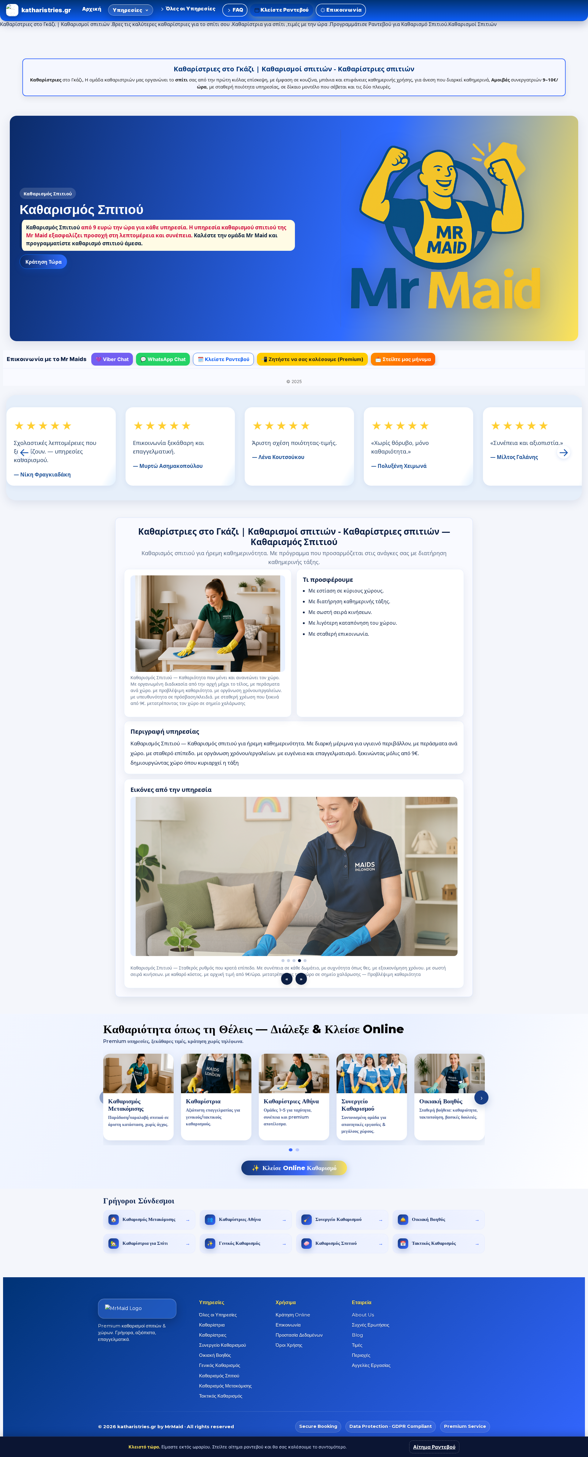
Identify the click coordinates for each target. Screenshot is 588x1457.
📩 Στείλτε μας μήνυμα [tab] (403, 359)
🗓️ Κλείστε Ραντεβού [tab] (223, 359)
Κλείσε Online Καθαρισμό (294, 1168)
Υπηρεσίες (128, 10)
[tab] (290, 1149)
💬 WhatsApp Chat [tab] (163, 359)
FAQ (237, 10)
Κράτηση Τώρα (43, 261)
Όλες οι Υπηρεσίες (190, 9)
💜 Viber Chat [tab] (112, 359)
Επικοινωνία (344, 10)
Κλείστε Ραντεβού (284, 10)
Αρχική (91, 9)
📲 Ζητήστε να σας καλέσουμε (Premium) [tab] (312, 359)
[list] (294, 1097)
